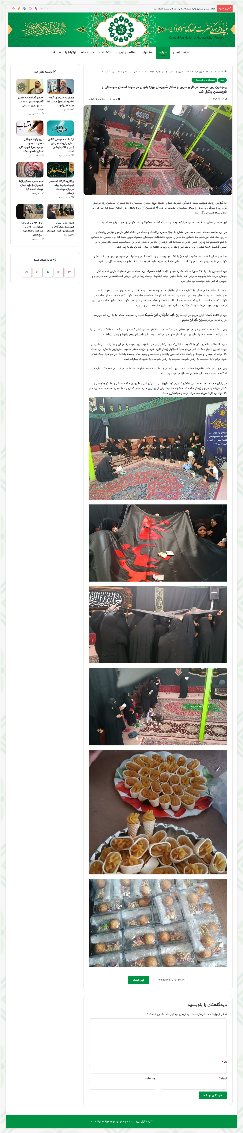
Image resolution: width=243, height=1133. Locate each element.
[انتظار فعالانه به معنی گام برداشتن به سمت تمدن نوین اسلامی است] (29, 86)
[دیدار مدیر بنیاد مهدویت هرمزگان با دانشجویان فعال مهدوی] (60, 211)
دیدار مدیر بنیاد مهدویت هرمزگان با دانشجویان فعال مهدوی (60, 227)
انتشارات (105, 52)
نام (224, 1062)
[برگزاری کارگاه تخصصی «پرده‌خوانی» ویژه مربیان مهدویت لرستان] (60, 169)
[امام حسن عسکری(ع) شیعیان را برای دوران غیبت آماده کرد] (29, 169)
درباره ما (88, 52)
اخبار (164, 52)
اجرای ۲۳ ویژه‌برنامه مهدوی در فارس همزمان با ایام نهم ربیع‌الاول (182, 11)
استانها (148, 52)
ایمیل (223, 1078)
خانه (221, 72)
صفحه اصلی (181, 52)
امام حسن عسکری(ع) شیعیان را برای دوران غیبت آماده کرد (31, 185)
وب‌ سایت (150, 1078)
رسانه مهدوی (127, 52)
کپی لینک (138, 980)
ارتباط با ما (69, 52)
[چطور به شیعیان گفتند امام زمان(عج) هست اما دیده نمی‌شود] (60, 86)
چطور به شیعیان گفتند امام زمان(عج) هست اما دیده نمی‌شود (60, 101)
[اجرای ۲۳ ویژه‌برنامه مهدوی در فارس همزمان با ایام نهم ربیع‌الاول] (29, 211)
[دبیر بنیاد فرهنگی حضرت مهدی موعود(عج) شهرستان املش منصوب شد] (29, 128)
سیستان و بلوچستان (204, 80)
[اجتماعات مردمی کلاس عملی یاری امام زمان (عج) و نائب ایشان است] (60, 128)
